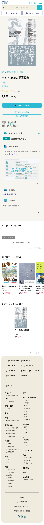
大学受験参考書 (10, 436)
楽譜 (7, 462)
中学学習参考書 (10, 430)
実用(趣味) (27, 460)
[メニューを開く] (40, 2)
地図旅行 (26, 468)
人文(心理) (9, 483)
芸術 (6, 456)
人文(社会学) (10, 472)
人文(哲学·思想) (10, 469)
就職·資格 (27, 408)
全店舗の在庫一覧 (9, 194)
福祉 (25, 432)
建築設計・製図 (17, 72)
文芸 (6, 418)
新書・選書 (9, 406)
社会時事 (26, 400)
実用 (24, 455)
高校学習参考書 (10, 433)
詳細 (39, 133)
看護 (25, 430)
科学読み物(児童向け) (12, 449)
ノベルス (8, 408)
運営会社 (22, 497)
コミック (8, 393)
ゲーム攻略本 (10, 401)
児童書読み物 (10, 446)
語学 (24, 393)
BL (7, 398)
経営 (25, 405)
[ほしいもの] (35, 3)
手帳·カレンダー (29, 463)
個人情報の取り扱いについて (22, 506)
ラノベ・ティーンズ (12, 395)
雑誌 (24, 472)
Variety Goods (28, 479)
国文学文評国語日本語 (12, 420)
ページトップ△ (35, 353)
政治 (25, 414)
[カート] (30, 3)
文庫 (6, 413)
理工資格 (26, 440)
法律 (25, 411)
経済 (25, 417)
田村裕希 (5, 86)
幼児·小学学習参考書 (12, 428)
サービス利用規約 (22, 502)
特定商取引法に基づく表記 (22, 511)
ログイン (13, 154)
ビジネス (26, 403)
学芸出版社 (12, 124)
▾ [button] (12, 8)
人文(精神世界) (10, 480)
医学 (25, 427)
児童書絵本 (9, 443)
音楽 (7, 459)
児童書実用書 (10, 452)
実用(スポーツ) (28, 457)
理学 (25, 442)
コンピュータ (27, 450)
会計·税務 (27, 419)
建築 (8, 72)
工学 (3, 72)
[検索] (39, 7)
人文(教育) (9, 486)
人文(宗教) (9, 478)
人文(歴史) (9, 475)
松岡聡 (4, 83)
